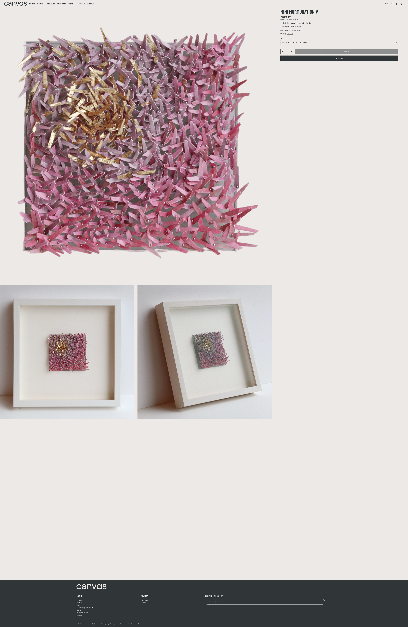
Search (78, 605)
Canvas (83, 624)
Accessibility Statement (84, 608)
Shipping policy (135, 624)
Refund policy (105, 624)
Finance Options (82, 613)
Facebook (144, 603)
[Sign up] (329, 602)
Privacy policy (114, 624)
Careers (79, 615)
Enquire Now (339, 58)
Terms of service (125, 624)
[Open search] (392, 3)
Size (281, 38)
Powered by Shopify (93, 624)
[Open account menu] (396, 3)
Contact (79, 603)
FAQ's (78, 610)
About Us (79, 600)
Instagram (144, 600)
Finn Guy (290, 34)
